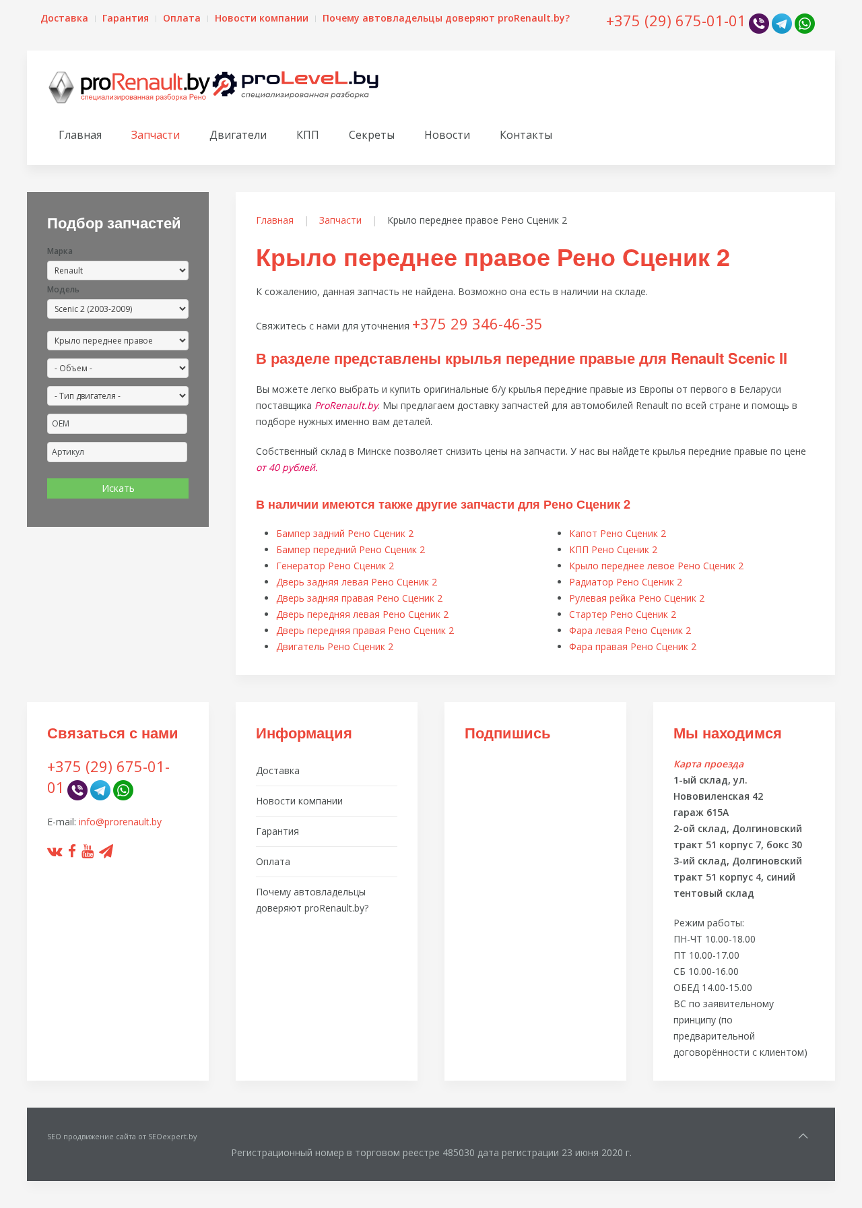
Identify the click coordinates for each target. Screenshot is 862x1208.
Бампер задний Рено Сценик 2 (344, 533)
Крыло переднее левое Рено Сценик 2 (656, 565)
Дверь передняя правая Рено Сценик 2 (365, 630)
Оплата (182, 17)
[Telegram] (782, 22)
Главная (80, 134)
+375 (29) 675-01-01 (676, 20)
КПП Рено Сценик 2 (613, 549)
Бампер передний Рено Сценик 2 (350, 549)
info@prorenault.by (120, 821)
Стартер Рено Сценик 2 (622, 614)
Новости (447, 134)
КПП (307, 134)
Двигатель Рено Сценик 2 (334, 646)
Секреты (372, 134)
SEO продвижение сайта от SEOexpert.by (122, 1136)
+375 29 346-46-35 (477, 323)
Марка (60, 251)
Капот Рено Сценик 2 (617, 533)
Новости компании (261, 17)
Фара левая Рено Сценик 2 (630, 630)
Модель (63, 289)
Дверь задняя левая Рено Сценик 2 (356, 581)
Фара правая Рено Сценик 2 (632, 646)
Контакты (526, 134)
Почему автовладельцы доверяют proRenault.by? (446, 17)
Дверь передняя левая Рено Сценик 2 (362, 614)
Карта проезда (708, 763)
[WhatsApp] (805, 22)
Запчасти (155, 134)
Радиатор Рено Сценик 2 (625, 581)
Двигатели (238, 134)
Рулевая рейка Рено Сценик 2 (636, 598)
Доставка (64, 17)
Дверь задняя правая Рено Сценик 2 (359, 598)
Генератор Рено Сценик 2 (335, 565)
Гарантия (125, 17)
